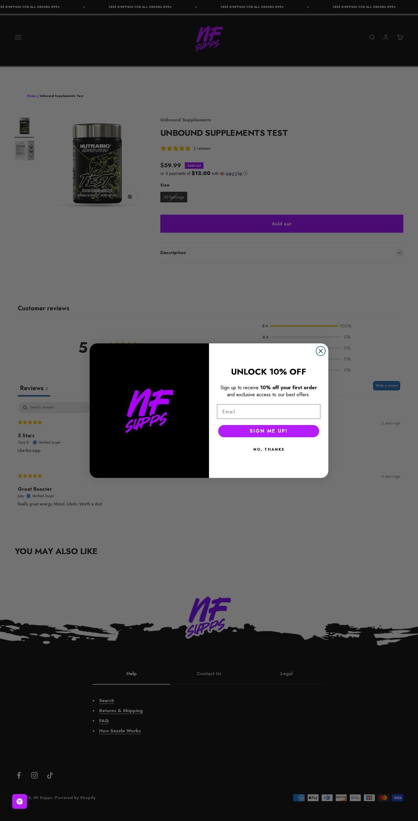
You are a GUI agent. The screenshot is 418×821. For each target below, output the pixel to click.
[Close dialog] (320, 351)
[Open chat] (19, 801)
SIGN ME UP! (269, 431)
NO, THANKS (268, 449)
